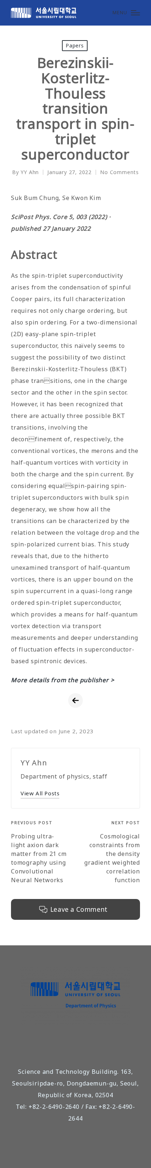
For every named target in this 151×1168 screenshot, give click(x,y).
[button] (40, 793)
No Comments (119, 172)
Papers (75, 45)
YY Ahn (34, 763)
